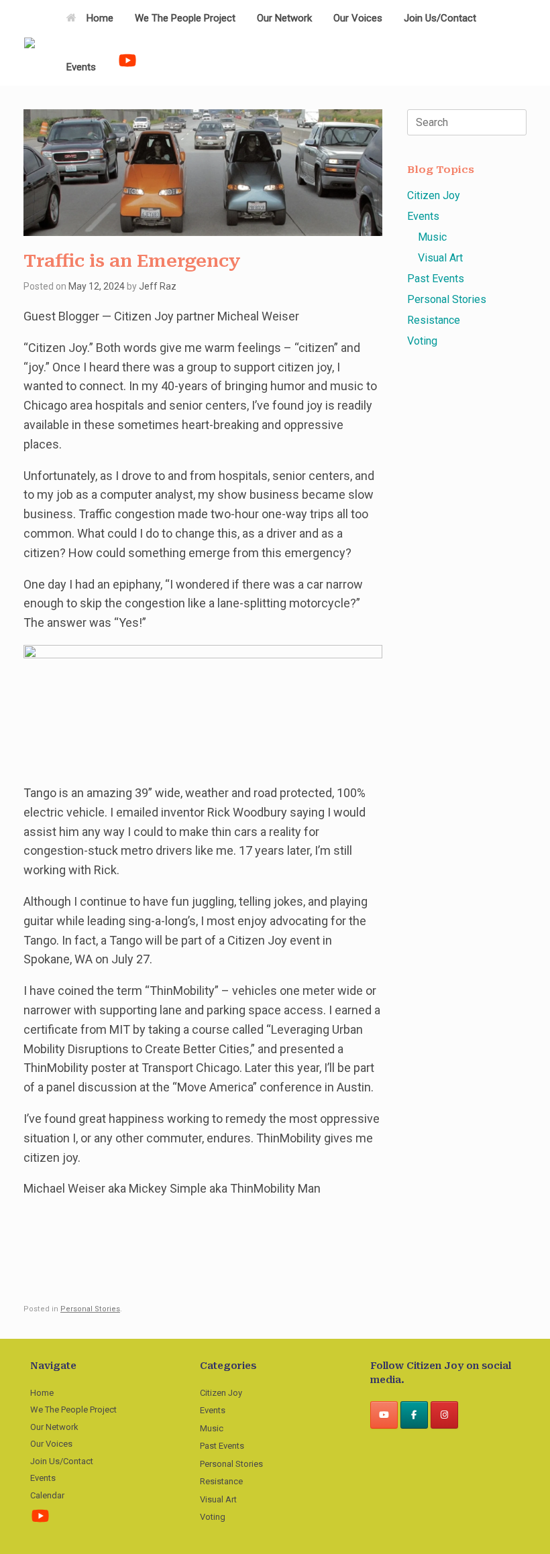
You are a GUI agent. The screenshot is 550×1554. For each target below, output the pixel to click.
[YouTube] (384, 1415)
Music (432, 237)
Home (100, 18)
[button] (530, 43)
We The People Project (185, 18)
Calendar (47, 1495)
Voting (422, 341)
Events (81, 67)
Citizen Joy (433, 195)
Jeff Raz (157, 286)
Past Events (435, 278)
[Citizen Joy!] (29, 43)
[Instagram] (444, 1415)
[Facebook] (414, 1415)
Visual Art (440, 257)
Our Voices (357, 18)
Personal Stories (90, 1309)
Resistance (433, 320)
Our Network (284, 18)
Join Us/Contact (440, 18)
